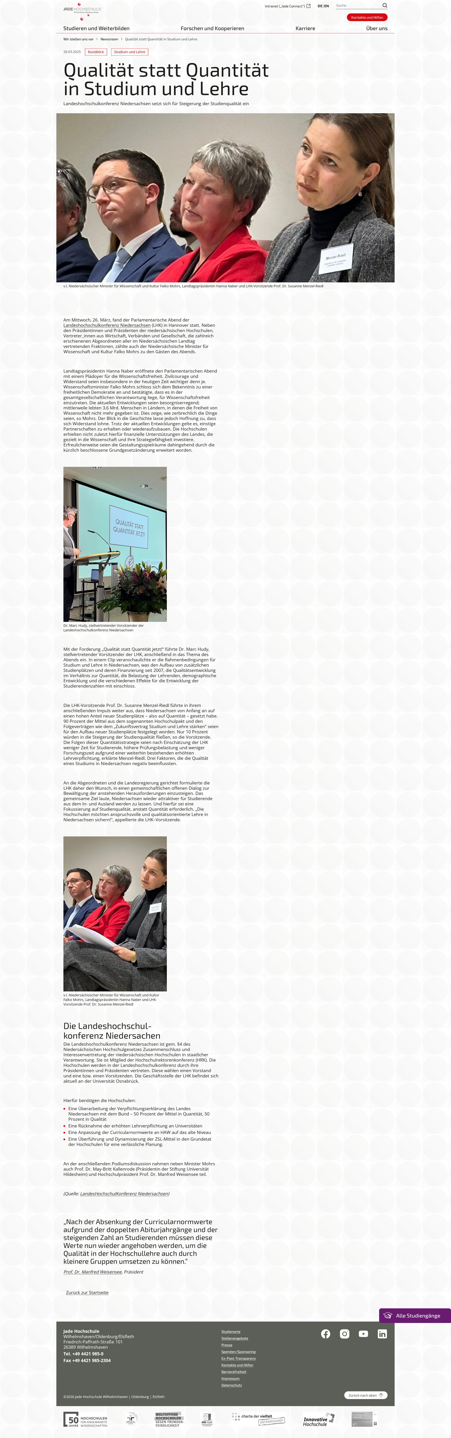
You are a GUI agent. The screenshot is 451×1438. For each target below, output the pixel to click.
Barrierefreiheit (233, 1371)
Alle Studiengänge (418, 1315)
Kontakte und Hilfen (237, 1365)
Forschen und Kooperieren (212, 28)
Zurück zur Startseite (87, 1292)
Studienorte (230, 1331)
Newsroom (109, 39)
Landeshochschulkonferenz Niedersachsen (107, 325)
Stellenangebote (234, 1338)
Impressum (230, 1378)
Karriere (305, 28)
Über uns (377, 28)
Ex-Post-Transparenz (238, 1358)
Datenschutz (231, 1385)
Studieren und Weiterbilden (96, 28)
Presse (226, 1345)
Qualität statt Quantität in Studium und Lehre (161, 39)
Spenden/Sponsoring (238, 1351)
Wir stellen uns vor (78, 39)
